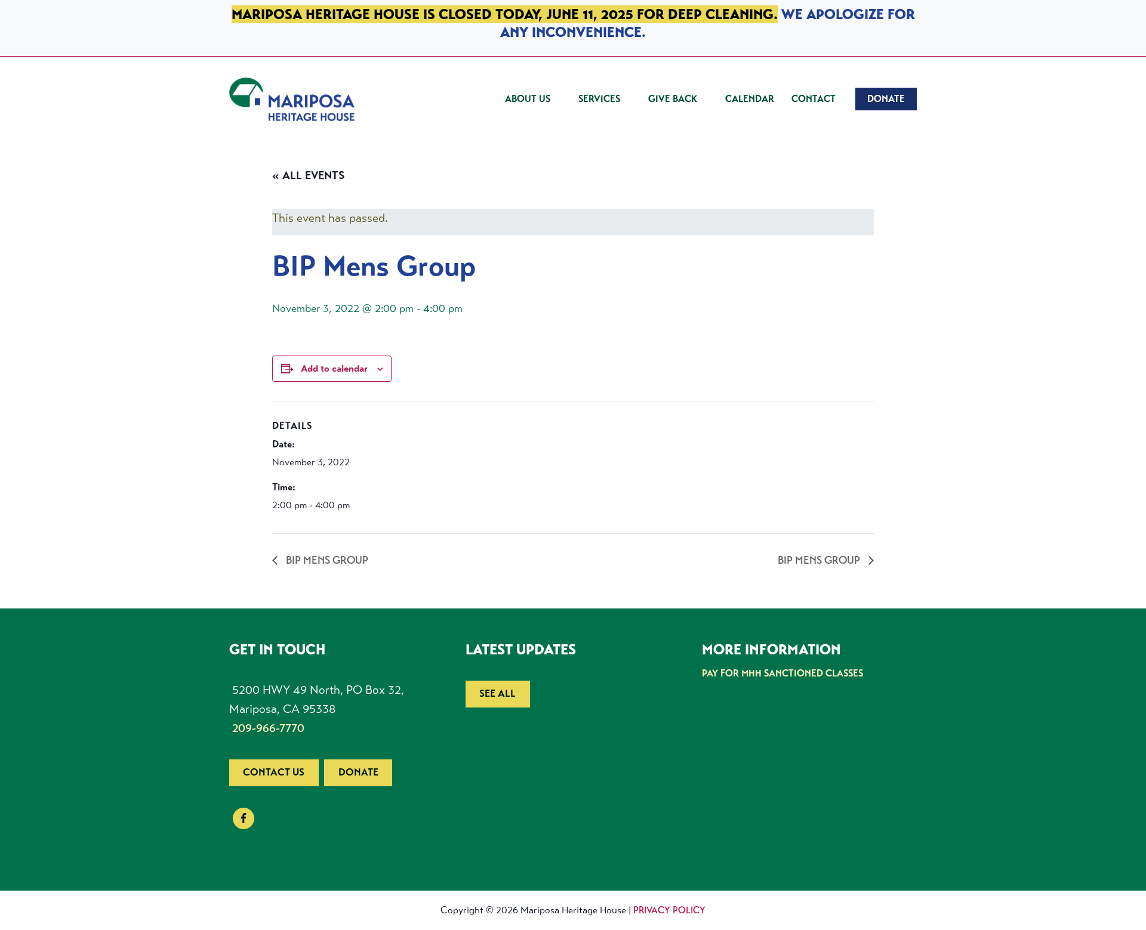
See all (497, 693)
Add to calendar (334, 368)
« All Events (308, 175)
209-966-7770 (268, 728)
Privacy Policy (669, 910)
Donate (358, 772)
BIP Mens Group (326, 560)
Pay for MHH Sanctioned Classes (782, 673)
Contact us (273, 772)
